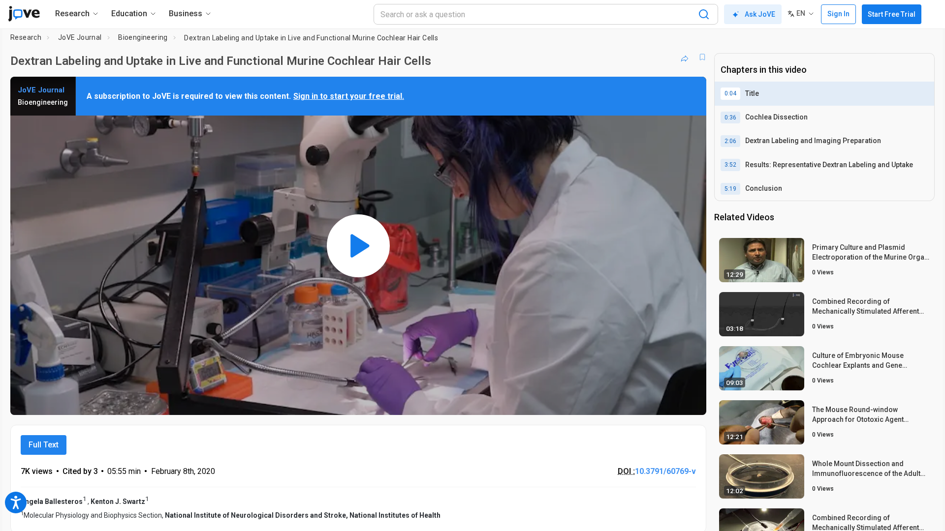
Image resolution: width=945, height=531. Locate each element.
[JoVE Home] (24, 14)
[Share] (685, 57)
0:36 (730, 117)
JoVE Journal (80, 37)
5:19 (730, 188)
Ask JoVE (760, 14)
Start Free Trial (891, 14)
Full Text (44, 444)
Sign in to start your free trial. (348, 96)
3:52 (730, 164)
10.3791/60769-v (665, 471)
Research (25, 37)
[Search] (704, 14)
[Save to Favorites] (702, 57)
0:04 (730, 93)
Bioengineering (143, 37)
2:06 (730, 141)
